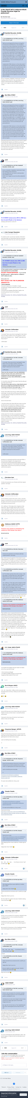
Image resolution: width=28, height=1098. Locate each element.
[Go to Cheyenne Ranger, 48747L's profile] (2, 730)
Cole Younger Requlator (12, 232)
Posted (11, 34)
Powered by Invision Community (14, 1090)
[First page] (2, 28)
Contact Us (18, 1087)
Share (6, 1072)
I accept (23, 1094)
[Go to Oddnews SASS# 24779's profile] (2, 525)
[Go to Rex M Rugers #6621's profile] (2, 686)
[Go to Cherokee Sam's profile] (2, 478)
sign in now (8, 1056)
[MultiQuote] (2, 90)
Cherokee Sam (6, 16)
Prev (5, 27)
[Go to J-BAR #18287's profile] (2, 983)
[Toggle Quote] (3, 38)
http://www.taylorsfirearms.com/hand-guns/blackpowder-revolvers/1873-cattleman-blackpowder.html (11, 776)
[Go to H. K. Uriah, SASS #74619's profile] (2, 648)
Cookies (24, 1087)
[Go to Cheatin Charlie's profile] (2, 792)
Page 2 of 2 (14, 27)
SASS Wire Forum (8, 2)
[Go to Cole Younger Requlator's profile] (2, 233)
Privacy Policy (10, 1087)
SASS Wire (13, 18)
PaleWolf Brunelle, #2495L (13, 33)
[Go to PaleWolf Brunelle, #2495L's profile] (2, 34)
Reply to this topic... (9, 1065)
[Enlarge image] (21, 597)
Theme (3, 1087)
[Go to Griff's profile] (2, 160)
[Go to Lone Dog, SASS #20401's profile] (2, 435)
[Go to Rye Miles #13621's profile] (2, 96)
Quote (6, 89)
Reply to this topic (14, 22)
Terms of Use (4, 1096)
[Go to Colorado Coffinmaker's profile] (2, 330)
